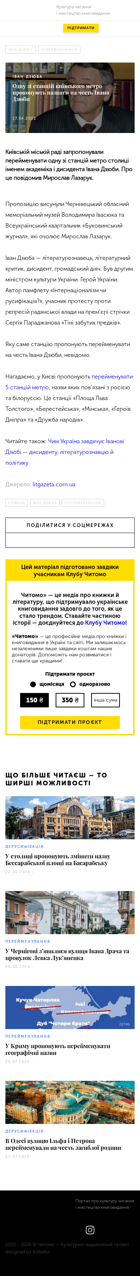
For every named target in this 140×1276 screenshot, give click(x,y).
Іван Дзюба (20, 49)
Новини (16, 503)
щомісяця (51, 684)
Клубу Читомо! (106, 622)
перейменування (59, 49)
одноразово (94, 684)
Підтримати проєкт (70, 722)
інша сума (105, 700)
